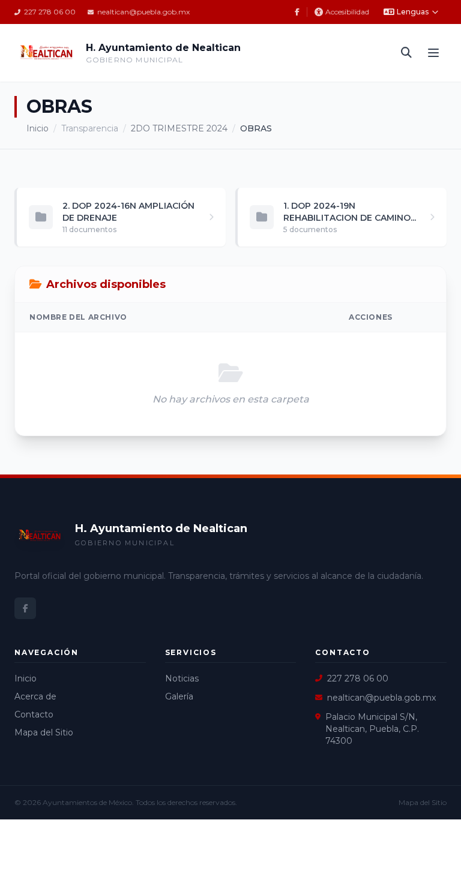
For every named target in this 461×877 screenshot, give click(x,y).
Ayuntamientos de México (87, 802)
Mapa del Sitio (43, 732)
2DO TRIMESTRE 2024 (179, 128)
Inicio (37, 128)
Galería (179, 696)
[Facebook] (297, 12)
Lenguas (413, 11)
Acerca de (35, 696)
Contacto (33, 714)
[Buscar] (406, 52)
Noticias (182, 678)
